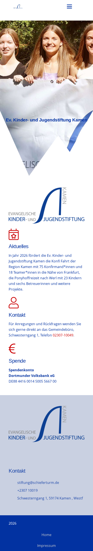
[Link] (18, 6)
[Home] (46, 98)
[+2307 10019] (13, 490)
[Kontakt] (46, 317)
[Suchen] (79, 6)
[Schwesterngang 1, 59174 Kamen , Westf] (13, 498)
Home (46, 534)
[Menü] (69, 6)
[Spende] (46, 363)
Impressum (46, 545)
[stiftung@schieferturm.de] (13, 482)
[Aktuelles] (14, 234)
